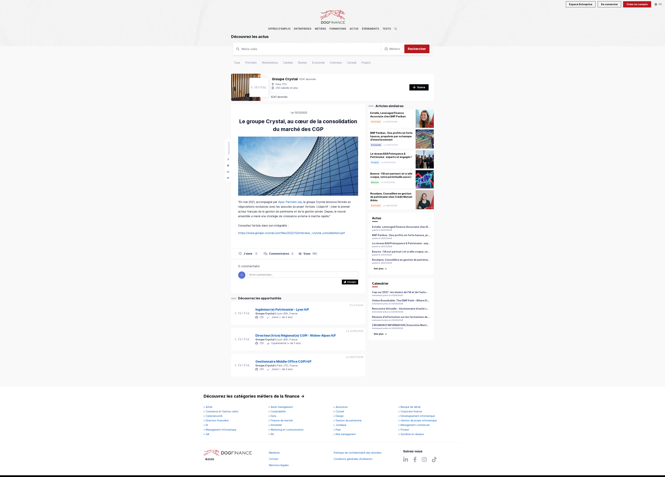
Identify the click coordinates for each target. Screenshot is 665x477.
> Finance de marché (280, 420)
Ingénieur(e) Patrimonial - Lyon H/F (282, 309)
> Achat (207, 407)
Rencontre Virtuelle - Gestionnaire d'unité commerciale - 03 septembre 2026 (420, 308)
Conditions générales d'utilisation (353, 458)
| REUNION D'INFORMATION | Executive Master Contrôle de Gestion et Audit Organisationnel (429, 325)
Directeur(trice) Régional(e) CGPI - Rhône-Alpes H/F (295, 335)
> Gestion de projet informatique (417, 420)
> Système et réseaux (411, 434)
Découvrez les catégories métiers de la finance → (254, 396)
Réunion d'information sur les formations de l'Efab (403, 316)
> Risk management (344, 434)
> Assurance (340, 407)
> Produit (403, 429)
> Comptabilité (277, 411)
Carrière (288, 62)
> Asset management (280, 407)
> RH (271, 434)
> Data (272, 416)
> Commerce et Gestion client (220, 411)
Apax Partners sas (290, 202)
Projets (366, 62)
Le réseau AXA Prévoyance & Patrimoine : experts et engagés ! (410, 243)
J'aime (247, 253)
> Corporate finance (410, 411)
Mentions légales (279, 465)
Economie (318, 62)
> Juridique (339, 425)
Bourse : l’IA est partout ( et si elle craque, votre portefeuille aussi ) (414, 251)
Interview (336, 62)
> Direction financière (216, 420)
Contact (273, 458)
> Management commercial (413, 425)
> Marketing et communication (286, 429)
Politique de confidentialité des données (357, 452)
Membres (274, 452)
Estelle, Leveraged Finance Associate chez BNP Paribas (407, 226)
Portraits (251, 62)
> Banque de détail (409, 407)
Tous (237, 62)
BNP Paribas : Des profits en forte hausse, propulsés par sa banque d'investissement (425, 235)
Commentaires (279, 253)
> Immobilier (275, 425)
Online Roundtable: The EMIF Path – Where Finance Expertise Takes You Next (419, 300)
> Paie (337, 429)
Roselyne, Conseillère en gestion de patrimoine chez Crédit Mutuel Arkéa (417, 259)
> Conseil (338, 411)
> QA (206, 434)
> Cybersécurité (212, 416)
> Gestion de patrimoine (347, 420)
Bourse (302, 62)
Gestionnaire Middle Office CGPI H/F (283, 361)
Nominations (270, 62)
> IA (205, 425)
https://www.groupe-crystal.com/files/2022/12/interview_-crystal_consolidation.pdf (291, 233)
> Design (338, 416)
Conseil (351, 62)
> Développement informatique (416, 416)
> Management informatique (219, 429)
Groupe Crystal (285, 79)
